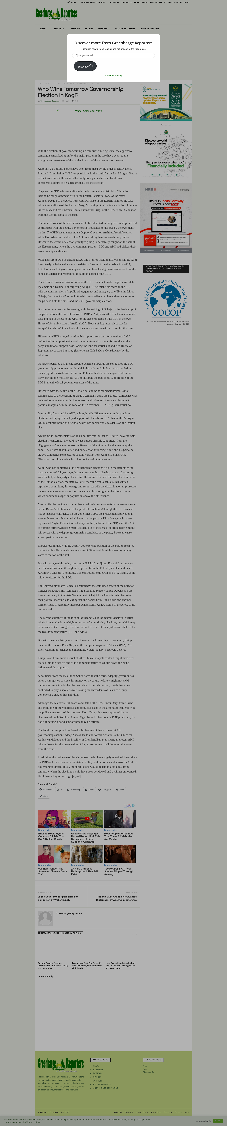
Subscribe (83, 66)
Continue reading (113, 75)
